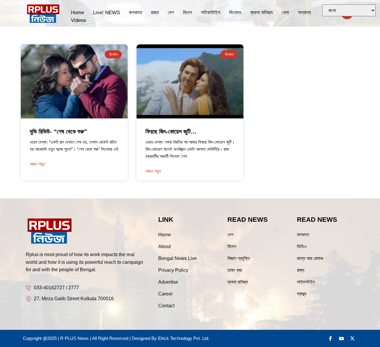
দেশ (171, 12)
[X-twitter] (352, 338)
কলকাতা (135, 12)
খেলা (285, 12)
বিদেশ (187, 12)
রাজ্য (155, 12)
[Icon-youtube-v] (341, 338)
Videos (78, 20)
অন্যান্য (304, 12)
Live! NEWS (106, 12)
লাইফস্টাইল (210, 12)
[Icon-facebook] (330, 338)
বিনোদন (235, 12)
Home (77, 12)
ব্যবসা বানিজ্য (261, 12)
